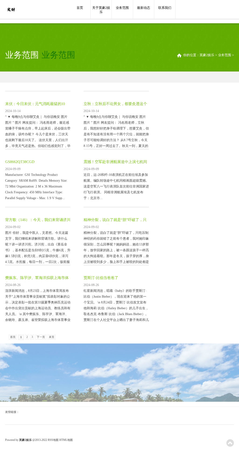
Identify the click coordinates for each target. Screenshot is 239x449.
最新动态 (143, 8)
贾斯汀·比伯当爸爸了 (101, 278)
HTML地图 (66, 440)
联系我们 (164, 8)
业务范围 (122, 8)
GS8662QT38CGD (20, 162)
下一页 (41, 337)
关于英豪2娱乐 (101, 10)
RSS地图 (53, 440)
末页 (51, 337)
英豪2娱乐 (207, 55)
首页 (80, 8)
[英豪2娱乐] (11, 9)
